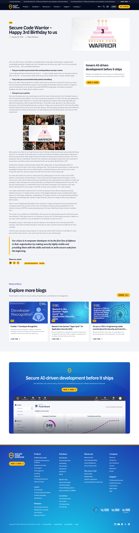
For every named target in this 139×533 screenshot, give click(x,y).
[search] (103, 6)
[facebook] (115, 524)
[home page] (14, 7)
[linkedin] (129, 524)
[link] (69, 1)
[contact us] (107, 6)
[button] (26, 6)
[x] (125, 524)
